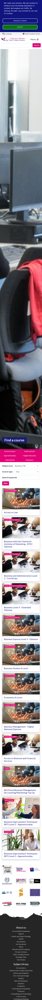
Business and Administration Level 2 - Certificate (20, 577)
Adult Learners (29, 451)
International (10, 460)
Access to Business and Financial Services (20, 759)
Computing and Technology (21, 994)
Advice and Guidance (21, 973)
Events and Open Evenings (21, 936)
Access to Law (11, 512)
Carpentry (21, 986)
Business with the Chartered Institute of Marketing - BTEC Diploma (18, 544)
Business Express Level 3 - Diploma (21, 639)
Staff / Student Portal (32, 34)
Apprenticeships (10, 456)
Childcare (21, 991)
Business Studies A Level (16, 668)
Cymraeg (8, 34)
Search (36, 45)
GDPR (21, 939)
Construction (21, 996)
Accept (20, 27)
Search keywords (9, 477)
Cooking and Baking (21, 999)
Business (21, 983)
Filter (6, 483)
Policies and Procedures (21, 949)
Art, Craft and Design (21, 976)
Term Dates (21, 960)
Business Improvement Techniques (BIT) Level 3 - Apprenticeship (20, 854)
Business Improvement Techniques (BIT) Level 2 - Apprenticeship (20, 823)
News (21, 947)
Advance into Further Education (21, 970)
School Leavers (9, 451)
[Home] (13, 39)
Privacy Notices (21, 952)
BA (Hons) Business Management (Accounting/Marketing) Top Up (20, 791)
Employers (29, 460)
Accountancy (21, 968)
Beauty (21, 978)
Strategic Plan (21, 957)
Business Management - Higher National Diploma (19, 728)
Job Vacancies (21, 944)
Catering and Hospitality (21, 989)
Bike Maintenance (21, 981)
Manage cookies (20, 21)
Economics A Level (13, 697)
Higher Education (29, 456)
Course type (7, 472)
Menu (33, 39)
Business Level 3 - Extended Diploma (17, 608)
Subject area (7, 466)
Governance (21, 941)
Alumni (21, 934)
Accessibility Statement (21, 931)
